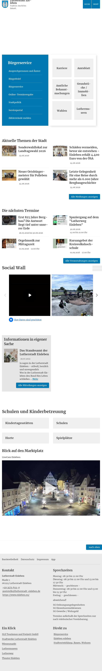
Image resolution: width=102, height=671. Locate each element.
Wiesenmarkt (9, 643)
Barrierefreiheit (10, 559)
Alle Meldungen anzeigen (84, 196)
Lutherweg (7, 653)
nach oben (94, 547)
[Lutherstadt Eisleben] (25, 585)
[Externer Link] (97, 267)
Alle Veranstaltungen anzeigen (81, 260)
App (53, 559)
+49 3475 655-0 (11, 587)
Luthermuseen (10, 648)
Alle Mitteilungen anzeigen (32, 385)
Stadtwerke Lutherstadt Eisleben (19, 639)
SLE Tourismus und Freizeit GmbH (20, 634)
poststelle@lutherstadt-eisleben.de (21, 591)
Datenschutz (27, 559)
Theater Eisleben (11, 658)
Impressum (43, 559)
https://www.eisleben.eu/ (15, 595)
